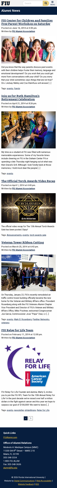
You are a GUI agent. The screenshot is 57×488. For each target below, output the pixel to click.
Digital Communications (24, 481)
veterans (5, 322)
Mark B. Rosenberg (23, 319)
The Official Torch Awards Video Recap (28, 181)
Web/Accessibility (44, 481)
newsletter (19, 410)
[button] (53, 3)
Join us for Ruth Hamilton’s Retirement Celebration (20, 97)
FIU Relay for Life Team (17, 330)
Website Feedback (26, 484)
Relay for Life (43, 410)
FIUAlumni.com (10, 437)
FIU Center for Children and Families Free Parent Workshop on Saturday (27, 22)
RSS (37, 484)
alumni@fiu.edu (10, 468)
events (10, 88)
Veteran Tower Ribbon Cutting (22, 242)
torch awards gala (38, 235)
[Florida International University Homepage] (6, 3)
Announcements (14, 235)
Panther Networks (41, 319)
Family (17, 88)
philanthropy (30, 410)
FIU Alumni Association (23, 31)
